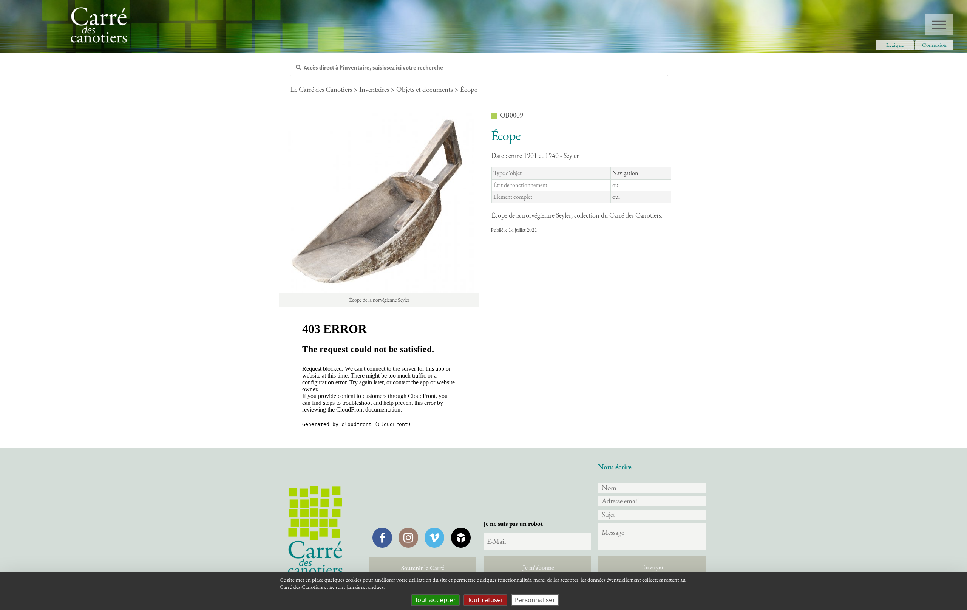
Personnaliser (535, 600)
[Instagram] (408, 537)
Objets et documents (424, 89)
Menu (939, 24)
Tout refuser (485, 600)
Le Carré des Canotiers (321, 89)
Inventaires (374, 89)
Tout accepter (435, 600)
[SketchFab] (461, 537)
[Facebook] (382, 537)
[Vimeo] (434, 537)
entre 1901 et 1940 (533, 156)
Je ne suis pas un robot (513, 523)
